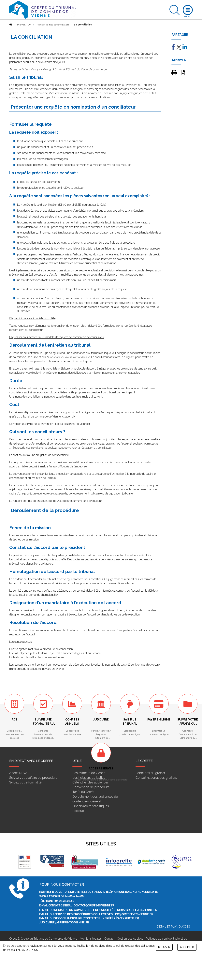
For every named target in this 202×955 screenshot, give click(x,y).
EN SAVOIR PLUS (27, 949)
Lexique (78, 811)
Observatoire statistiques (90, 806)
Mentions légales (91, 938)
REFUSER (164, 947)
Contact (109, 938)
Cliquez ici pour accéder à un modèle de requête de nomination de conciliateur (56, 337)
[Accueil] (10, 24)
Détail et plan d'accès (173, 926)
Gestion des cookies (130, 938)
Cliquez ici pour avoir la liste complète (32, 318)
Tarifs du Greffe (83, 792)
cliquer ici (68, 416)
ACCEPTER (187, 947)
